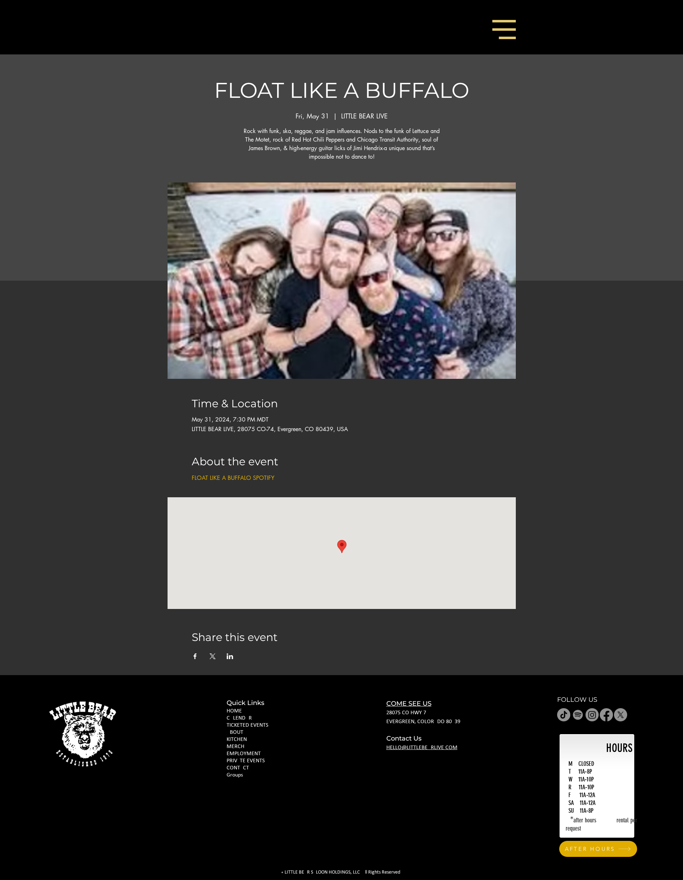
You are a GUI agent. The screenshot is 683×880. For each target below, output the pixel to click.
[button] (504, 29)
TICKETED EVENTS (247, 725)
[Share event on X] (212, 656)
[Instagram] (592, 714)
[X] (620, 714)
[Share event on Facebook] (195, 656)
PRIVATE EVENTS (246, 761)
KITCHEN (237, 739)
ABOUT (235, 732)
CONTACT (238, 768)
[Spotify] (577, 714)
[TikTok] (563, 714)
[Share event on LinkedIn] (230, 656)
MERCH (235, 746)
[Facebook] (606, 714)
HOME (234, 711)
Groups (235, 775)
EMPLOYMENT (244, 754)
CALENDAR (239, 718)
